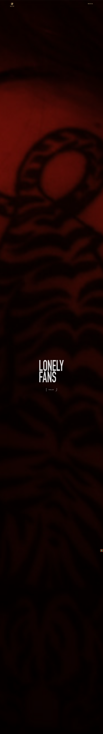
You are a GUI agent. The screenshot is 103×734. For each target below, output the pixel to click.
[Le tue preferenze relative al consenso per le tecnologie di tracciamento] (101, 550)
